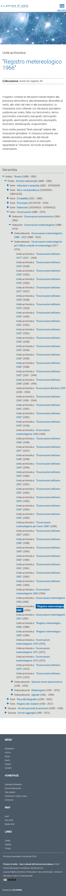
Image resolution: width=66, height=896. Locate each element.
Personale (22, 203)
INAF (7, 816)
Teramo (18, 176)
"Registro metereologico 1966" (40, 608)
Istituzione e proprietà (28, 185)
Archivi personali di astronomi (33, 708)
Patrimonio (22, 207)
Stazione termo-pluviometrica (46, 681)
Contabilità (22, 198)
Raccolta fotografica (27, 699)
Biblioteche (9, 749)
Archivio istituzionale (26, 181)
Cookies (8, 844)
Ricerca (8, 764)
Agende (35, 694)
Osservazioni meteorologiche (39, 224)
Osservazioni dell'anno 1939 (50, 388)
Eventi (7, 760)
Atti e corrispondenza (28, 190)
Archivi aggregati (26, 712)
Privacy (8, 848)
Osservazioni (24, 212)
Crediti (7, 841)
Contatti (8, 768)
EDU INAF (9, 820)
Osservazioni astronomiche (38, 216)
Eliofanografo (38, 690)
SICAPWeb (17, 890)
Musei (7, 756)
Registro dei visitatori (28, 703)
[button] (3, 176)
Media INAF (10, 824)
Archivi (8, 752)
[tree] (33, 444)
